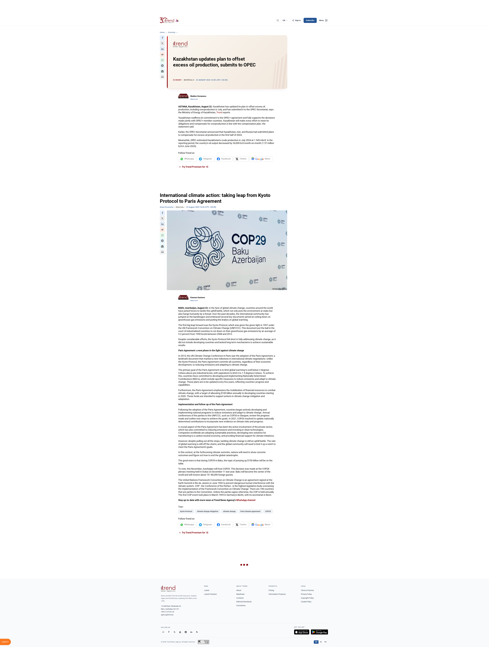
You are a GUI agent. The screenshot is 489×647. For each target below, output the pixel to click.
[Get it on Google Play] (319, 632)
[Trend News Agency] (168, 588)
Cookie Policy (306, 602)
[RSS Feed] (197, 632)
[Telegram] (185, 632)
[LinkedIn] (191, 632)
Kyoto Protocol (186, 511)
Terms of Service (307, 590)
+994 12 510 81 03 (167, 612)
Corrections (241, 605)
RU (325, 642)
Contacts (240, 598)
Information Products (277, 594)
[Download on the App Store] (301, 632)
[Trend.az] (169, 20)
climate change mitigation (207, 511)
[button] (162, 37)
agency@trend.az (167, 615)
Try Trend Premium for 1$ (194, 166)
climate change (229, 511)
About (238, 590)
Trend (219, 112)
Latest (206, 590)
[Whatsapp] (163, 632)
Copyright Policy (307, 598)
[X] (174, 632)
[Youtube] (180, 632)
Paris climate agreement (250, 511)
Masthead (240, 594)
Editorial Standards (244, 602)
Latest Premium (210, 594)
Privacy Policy (306, 594)
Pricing (271, 590)
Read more (194, 99)
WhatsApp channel (245, 500)
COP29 (268, 511)
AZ (321, 642)
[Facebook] (169, 632)
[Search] (277, 20)
